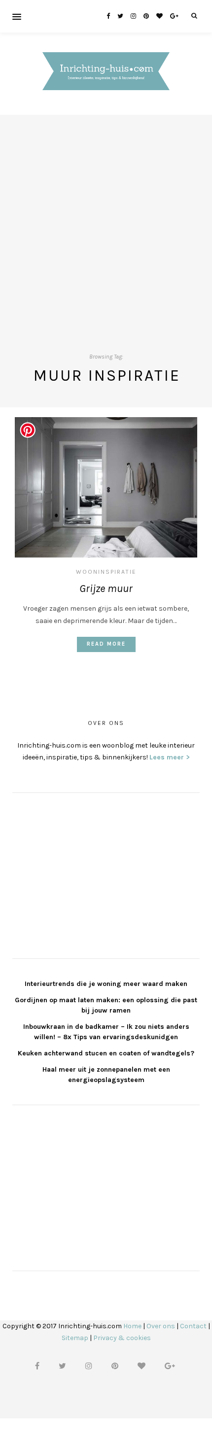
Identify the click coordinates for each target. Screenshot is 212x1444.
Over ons (160, 1326)
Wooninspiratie (106, 571)
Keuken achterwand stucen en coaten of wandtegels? (106, 1053)
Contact (193, 1326)
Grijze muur (106, 588)
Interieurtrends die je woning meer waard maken (106, 984)
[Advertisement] (106, 221)
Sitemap (75, 1338)
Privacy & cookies (122, 1338)
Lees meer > (169, 757)
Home (132, 1326)
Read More (106, 644)
